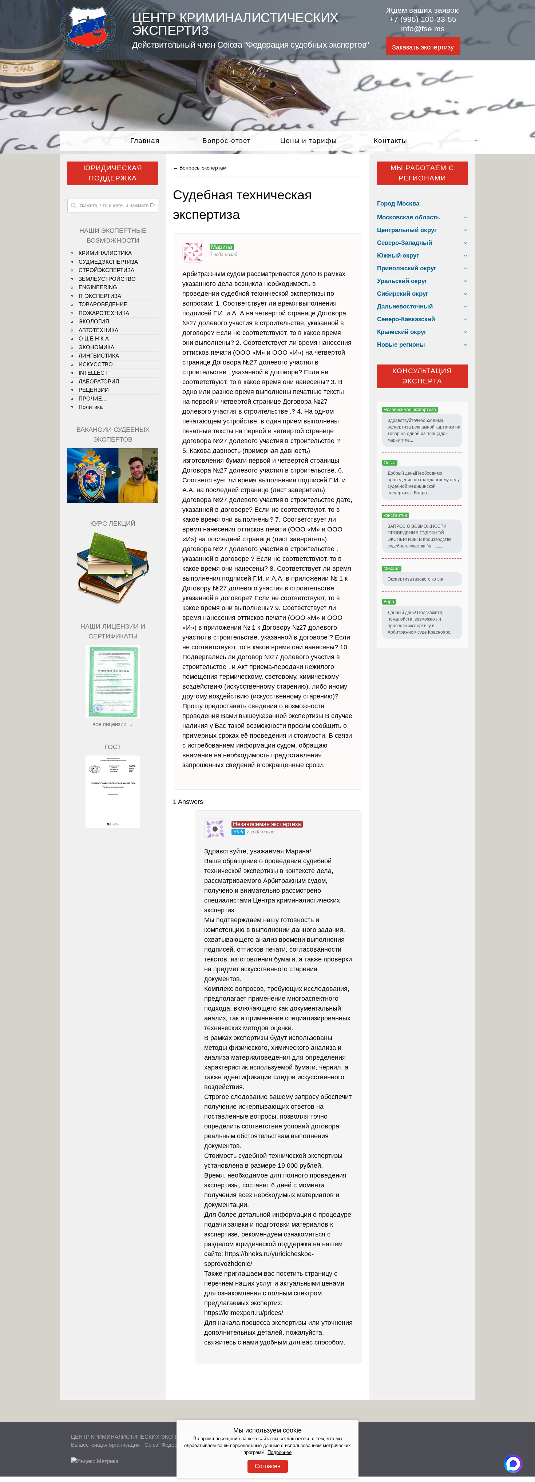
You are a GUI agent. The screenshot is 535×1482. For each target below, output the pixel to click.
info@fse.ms (423, 28)
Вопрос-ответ (226, 140)
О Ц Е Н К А (94, 338)
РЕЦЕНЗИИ (94, 390)
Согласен (268, 1466)
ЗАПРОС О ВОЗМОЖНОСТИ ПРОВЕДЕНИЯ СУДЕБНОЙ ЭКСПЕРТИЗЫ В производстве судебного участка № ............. (420, 536)
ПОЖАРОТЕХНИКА (104, 313)
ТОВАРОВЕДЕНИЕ (103, 304)
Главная (144, 140)
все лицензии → (112, 724)
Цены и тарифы (308, 140)
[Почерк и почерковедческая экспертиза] (112, 604)
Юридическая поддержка (112, 173)
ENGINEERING (98, 287)
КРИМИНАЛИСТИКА (105, 253)
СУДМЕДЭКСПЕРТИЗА (108, 262)
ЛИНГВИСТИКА (99, 355)
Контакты (390, 140)
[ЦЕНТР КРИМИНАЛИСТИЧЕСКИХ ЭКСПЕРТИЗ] (88, 49)
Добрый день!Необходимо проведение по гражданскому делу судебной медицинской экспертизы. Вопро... (424, 483)
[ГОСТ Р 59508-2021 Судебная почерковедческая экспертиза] (113, 826)
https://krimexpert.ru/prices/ (243, 1312)
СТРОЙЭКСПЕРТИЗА (106, 270)
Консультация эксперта (422, 376)
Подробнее (280, 1452)
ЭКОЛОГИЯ (94, 321)
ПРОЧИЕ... (92, 398)
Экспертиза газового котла (415, 579)
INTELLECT (93, 373)
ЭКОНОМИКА (96, 347)
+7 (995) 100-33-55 (422, 19)
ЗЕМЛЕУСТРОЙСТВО (107, 279)
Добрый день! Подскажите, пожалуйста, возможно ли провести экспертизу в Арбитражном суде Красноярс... (420, 622)
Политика (91, 407)
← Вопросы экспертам (200, 168)
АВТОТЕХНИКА (98, 330)
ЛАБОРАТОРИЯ (99, 381)
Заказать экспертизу (423, 47)
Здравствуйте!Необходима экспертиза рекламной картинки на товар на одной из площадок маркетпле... (424, 430)
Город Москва (398, 203)
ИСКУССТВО (96, 364)
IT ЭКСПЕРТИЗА (100, 296)
